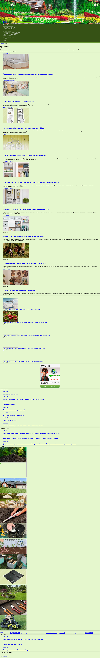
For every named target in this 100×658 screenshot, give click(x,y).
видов (4, 633)
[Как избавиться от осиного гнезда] (13, 461)
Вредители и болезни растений (12, 32)
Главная (2, 43)
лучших (54, 633)
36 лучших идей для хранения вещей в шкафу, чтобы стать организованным (31, 182)
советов (80, 633)
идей (27, 633)
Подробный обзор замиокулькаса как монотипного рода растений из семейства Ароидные (24, 348)
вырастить (8, 633)
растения (67, 633)
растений (62, 633)
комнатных (43, 633)
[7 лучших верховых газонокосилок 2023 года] (13, 629)
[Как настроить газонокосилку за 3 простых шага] (13, 538)
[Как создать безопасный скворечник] (13, 522)
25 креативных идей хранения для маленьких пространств (24, 263)
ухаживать (89, 633)
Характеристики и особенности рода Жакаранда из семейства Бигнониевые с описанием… (24, 361)
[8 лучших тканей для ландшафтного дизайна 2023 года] (13, 583)
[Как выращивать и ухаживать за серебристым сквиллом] (13, 553)
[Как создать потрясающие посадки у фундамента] (13, 492)
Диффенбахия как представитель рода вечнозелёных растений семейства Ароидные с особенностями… (27, 335)
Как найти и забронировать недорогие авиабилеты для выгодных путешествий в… (22, 309)
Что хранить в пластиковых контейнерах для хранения (23, 236)
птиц (58, 633)
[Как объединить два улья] (13, 568)
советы (83, 633)
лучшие (48, 633)
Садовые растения (9, 28)
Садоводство (7, 31)
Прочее (5, 38)
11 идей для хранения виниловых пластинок (19, 290)
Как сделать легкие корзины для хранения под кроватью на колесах (28, 74)
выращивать (15, 633)
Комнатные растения (10, 27)
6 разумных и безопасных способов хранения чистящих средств (26, 209)
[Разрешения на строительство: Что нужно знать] (13, 477)
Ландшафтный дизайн (9, 34)
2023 (1, 633)
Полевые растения (9, 29)
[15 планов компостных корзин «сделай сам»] (13, 614)
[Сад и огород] (8, 19)
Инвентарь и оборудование (11, 33)
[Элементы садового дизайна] (13, 599)
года (21, 633)
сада (75, 633)
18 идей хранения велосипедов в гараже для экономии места (25, 155)
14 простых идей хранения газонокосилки (18, 101)
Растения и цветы (8, 26)
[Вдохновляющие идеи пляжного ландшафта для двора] (13, 507)
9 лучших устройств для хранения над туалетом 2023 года (24, 128)
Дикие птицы (7, 35)
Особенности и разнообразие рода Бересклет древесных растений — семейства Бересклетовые (25, 322)
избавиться (31, 633)
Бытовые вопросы (8, 37)
